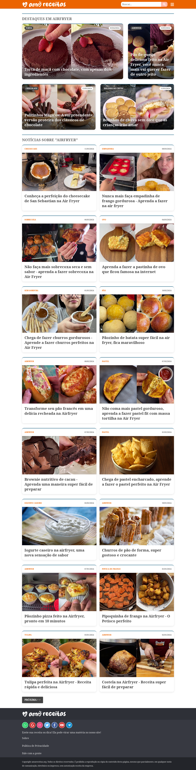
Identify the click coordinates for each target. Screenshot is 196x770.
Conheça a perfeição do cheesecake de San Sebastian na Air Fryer (57, 198)
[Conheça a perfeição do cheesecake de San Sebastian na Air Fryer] (59, 172)
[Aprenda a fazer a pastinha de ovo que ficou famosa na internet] (137, 243)
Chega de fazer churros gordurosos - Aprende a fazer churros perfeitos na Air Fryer (59, 342)
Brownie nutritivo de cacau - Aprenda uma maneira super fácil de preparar (58, 484)
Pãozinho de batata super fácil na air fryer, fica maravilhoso (136, 340)
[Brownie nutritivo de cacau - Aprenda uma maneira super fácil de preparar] (59, 455)
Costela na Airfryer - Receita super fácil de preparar (134, 684)
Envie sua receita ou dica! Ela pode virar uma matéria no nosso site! (61, 732)
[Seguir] (40, 725)
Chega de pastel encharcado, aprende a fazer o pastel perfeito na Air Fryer (136, 482)
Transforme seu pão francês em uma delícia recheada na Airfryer (58, 411)
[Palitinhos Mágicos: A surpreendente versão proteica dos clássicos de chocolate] (59, 107)
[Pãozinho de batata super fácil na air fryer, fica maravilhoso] (137, 313)
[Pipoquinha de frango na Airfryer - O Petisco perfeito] (137, 592)
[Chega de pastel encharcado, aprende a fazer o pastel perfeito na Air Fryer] (137, 455)
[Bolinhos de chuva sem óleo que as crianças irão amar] (137, 107)
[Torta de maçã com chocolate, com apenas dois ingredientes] (72, 51)
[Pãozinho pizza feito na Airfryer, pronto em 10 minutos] (59, 592)
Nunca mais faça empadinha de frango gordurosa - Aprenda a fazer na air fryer (135, 200)
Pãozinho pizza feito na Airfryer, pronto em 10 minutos (54, 618)
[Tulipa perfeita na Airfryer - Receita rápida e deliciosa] (59, 658)
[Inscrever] (62, 725)
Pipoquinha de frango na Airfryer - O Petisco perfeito (136, 618)
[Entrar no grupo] (25, 725)
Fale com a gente (31, 753)
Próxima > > (32, 699)
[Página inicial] (60, 4)
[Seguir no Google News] (32, 725)
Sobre (25, 738)
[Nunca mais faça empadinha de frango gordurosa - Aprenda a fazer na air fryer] (137, 172)
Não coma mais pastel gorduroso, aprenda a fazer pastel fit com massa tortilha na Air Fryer (136, 413)
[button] (172, 4)
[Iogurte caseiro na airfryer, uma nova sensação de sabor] (59, 526)
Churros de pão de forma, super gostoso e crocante (131, 552)
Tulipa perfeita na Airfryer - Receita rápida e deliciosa (57, 684)
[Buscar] (164, 4)
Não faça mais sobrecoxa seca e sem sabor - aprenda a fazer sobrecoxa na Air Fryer (59, 271)
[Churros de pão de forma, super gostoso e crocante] (137, 526)
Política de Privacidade (35, 745)
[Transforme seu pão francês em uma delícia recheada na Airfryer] (59, 384)
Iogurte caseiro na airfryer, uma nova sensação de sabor (54, 552)
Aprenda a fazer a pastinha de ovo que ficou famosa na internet (133, 269)
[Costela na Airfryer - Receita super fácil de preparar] (137, 658)
